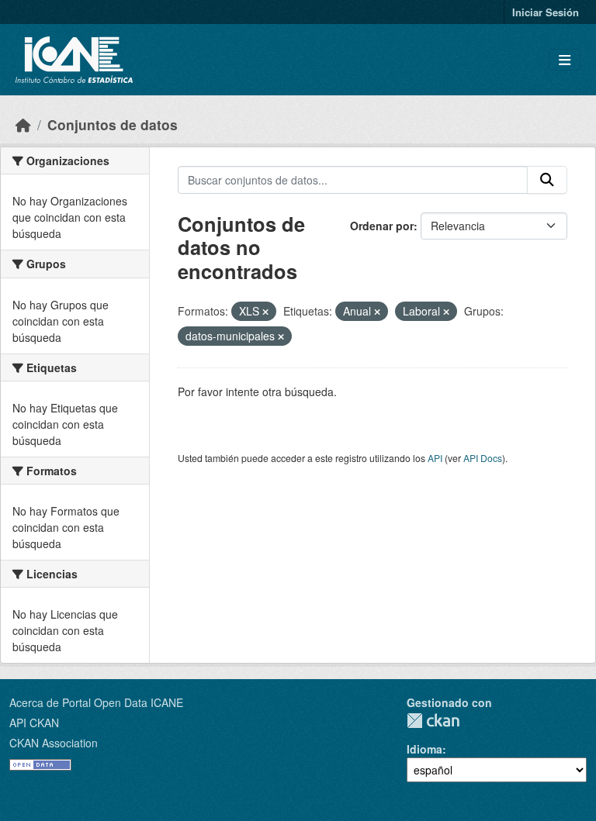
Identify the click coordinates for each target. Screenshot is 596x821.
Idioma (424, 749)
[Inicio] (23, 124)
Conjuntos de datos (112, 124)
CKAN (433, 720)
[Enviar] (547, 180)
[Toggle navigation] (564, 60)
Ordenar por (382, 225)
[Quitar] (265, 311)
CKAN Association (53, 742)
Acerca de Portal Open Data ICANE (96, 702)
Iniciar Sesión (545, 12)
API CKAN (34, 722)
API (435, 457)
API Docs (482, 457)
